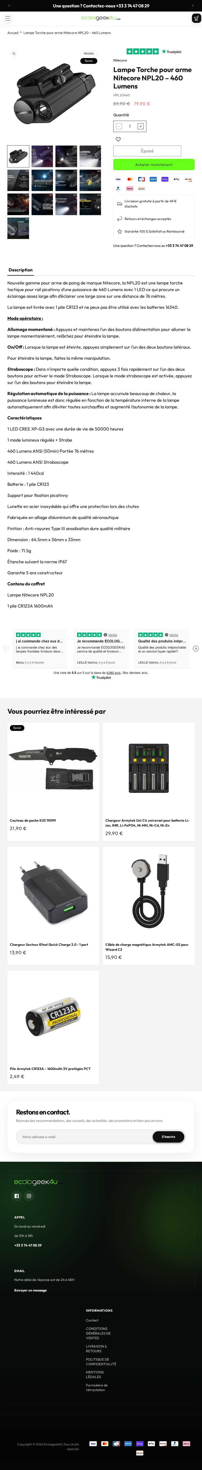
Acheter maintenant (154, 164)
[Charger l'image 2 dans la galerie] (42, 156)
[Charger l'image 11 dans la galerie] (66, 204)
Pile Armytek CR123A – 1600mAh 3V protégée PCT (50, 1069)
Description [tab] (21, 270)
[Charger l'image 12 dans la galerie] (90, 204)
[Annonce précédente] (9, 5)
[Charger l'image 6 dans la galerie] (42, 180)
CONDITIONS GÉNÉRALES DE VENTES (98, 1333)
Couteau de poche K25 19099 (33, 820)
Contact (92, 1320)
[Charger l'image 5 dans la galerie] (18, 180)
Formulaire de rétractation (97, 1387)
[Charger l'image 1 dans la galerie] (18, 156)
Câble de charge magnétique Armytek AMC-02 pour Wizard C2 (146, 947)
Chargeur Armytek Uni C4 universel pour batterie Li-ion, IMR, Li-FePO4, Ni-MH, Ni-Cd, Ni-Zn (147, 823)
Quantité (121, 114)
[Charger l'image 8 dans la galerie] (90, 180)
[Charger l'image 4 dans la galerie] (90, 156)
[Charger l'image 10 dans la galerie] (42, 204)
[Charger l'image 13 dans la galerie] (18, 228)
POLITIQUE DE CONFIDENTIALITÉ (101, 1361)
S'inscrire (168, 1137)
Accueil (12, 32)
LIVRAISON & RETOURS (96, 1348)
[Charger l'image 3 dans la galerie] (66, 156)
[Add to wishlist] (118, 139)
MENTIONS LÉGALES (95, 1374)
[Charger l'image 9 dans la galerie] (18, 204)
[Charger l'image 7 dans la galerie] (66, 180)
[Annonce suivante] (192, 5)
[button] (7, 18)
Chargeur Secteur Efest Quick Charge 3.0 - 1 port (49, 944)
